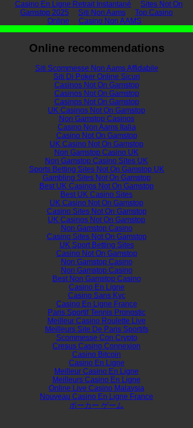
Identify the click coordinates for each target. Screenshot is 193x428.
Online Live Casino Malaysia (96, 388)
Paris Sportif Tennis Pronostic (97, 312)
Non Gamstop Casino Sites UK (96, 161)
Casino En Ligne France (96, 304)
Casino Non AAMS (110, 21)
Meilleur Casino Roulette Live (96, 321)
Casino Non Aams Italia (97, 127)
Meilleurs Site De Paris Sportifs (96, 329)
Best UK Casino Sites (96, 194)
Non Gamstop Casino (97, 228)
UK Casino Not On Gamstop (96, 144)
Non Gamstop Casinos (96, 119)
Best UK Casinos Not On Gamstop (96, 186)
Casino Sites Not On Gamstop (97, 211)
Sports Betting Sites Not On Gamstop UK (96, 169)
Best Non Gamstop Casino (96, 279)
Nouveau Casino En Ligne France (96, 396)
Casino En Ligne (97, 287)
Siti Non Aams (102, 12)
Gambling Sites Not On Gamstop (97, 177)
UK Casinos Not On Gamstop (96, 110)
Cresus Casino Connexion (96, 346)
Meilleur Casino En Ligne (96, 371)
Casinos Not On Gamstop (96, 85)
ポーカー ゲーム (96, 405)
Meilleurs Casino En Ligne (96, 380)
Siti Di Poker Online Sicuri (96, 76)
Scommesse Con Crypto (96, 337)
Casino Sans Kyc (97, 295)
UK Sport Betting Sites (96, 245)
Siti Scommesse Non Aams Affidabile (96, 68)
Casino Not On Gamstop (96, 135)
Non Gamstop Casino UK (96, 152)
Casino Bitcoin (96, 354)
